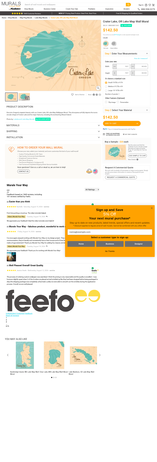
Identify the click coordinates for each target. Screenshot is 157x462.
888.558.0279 (148, 9)
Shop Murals (12, 18)
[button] (8, 355)
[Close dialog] (152, 208)
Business (110, 244)
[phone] (139, 9)
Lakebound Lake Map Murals (24, 119)
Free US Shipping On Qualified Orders (129, 13)
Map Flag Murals (26, 18)
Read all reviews (12, 315)
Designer (139, 244)
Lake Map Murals (41, 18)
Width (107, 66)
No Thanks (110, 251)
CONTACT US (24, 171)
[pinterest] (97, 95)
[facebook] (94, 95)
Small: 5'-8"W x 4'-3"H (115, 82)
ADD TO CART (111, 123)
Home (81, 244)
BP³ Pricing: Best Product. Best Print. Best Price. (78, 13)
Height (107, 73)
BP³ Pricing (117, 35)
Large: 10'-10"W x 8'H (115, 90)
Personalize (124, 102)
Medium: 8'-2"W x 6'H (115, 86)
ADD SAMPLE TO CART (137, 156)
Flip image (112, 102)
